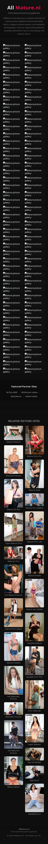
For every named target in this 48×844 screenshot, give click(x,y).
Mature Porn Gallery (34, 508)
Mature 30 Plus (13, 509)
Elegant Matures (13, 442)
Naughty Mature (34, 643)
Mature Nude (34, 490)
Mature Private (34, 575)
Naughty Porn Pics (34, 677)
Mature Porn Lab (34, 542)
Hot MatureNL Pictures (13, 697)
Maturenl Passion (13, 476)
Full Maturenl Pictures (13, 751)
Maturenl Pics (13, 561)
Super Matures (34, 744)
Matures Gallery (13, 663)
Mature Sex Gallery (34, 609)
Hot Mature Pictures (13, 595)
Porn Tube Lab (34, 711)
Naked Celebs (31, 396)
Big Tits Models (34, 762)
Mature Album (13, 787)
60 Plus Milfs (12, 392)
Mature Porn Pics (34, 456)
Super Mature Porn (13, 543)
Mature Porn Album (13, 629)
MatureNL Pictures (13, 717)
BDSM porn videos (30, 392)
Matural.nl (34, 780)
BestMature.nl (34, 814)
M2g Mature (16, 396)
